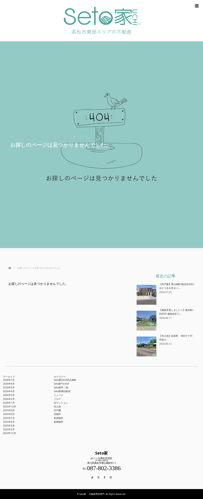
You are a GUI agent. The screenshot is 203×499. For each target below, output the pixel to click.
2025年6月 (9, 422)
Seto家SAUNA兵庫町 (65, 380)
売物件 (57, 414)
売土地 (57, 406)
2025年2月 (9, 429)
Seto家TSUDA (61, 383)
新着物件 (58, 422)
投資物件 (58, 418)
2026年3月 (9, 395)
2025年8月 (9, 414)
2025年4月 (9, 425)
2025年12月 (9, 406)
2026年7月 (9, 380)
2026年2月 (9, 399)
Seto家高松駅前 (62, 391)
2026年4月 (9, 391)
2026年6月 (9, 383)
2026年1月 (9, 402)
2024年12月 (9, 433)
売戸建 (57, 410)
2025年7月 (9, 418)
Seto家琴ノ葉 (61, 387)
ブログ (57, 399)
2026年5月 (9, 387)
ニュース (58, 395)
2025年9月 (9, 410)
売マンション (61, 402)
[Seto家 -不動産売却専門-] (101, 40)
